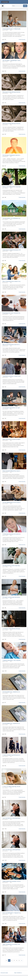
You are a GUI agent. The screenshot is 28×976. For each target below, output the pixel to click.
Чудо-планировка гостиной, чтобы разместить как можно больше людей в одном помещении (12, 944)
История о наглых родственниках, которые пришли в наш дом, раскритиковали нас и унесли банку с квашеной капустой (12, 597)
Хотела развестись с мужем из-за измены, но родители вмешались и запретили (12, 691)
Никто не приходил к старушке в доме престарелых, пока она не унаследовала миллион (12, 912)
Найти (25, 5)
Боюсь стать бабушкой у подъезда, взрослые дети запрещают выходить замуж (12, 186)
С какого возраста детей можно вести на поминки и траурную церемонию (12, 755)
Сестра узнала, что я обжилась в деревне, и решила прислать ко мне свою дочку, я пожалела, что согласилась (12, 218)
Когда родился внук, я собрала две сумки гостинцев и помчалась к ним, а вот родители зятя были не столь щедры (12, 28)
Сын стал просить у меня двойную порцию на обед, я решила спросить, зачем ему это (12, 818)
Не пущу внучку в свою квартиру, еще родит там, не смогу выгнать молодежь (12, 565)
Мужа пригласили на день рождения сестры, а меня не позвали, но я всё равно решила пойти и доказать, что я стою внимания (12, 439)
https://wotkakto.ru (18, 972)
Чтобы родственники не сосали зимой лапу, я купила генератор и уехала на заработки (12, 534)
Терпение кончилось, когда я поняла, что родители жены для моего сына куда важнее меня (12, 376)
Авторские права (4, 972)
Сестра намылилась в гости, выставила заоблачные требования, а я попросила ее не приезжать (12, 502)
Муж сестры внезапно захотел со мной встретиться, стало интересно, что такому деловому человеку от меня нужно (12, 344)
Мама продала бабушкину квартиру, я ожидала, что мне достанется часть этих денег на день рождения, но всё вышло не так (12, 471)
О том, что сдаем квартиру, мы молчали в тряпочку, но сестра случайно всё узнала (12, 786)
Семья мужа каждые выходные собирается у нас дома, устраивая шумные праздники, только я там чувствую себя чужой (12, 249)
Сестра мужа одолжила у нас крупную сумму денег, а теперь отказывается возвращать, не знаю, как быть (12, 407)
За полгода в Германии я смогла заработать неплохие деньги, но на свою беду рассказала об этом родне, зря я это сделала (12, 155)
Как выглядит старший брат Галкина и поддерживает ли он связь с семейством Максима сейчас (12, 60)
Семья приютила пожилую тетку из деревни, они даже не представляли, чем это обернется (12, 881)
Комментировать (22, 39)
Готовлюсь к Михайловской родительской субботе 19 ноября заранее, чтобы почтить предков (12, 628)
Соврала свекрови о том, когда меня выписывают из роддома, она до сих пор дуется (12, 660)
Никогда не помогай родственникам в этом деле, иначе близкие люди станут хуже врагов (12, 92)
